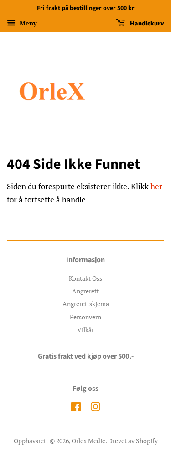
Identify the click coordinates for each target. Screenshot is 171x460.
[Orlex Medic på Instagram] (95, 408)
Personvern (85, 317)
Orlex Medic (88, 440)
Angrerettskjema (85, 303)
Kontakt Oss (85, 278)
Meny (27, 23)
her (156, 186)
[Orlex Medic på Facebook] (76, 408)
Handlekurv (146, 23)
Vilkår (85, 329)
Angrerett (85, 291)
